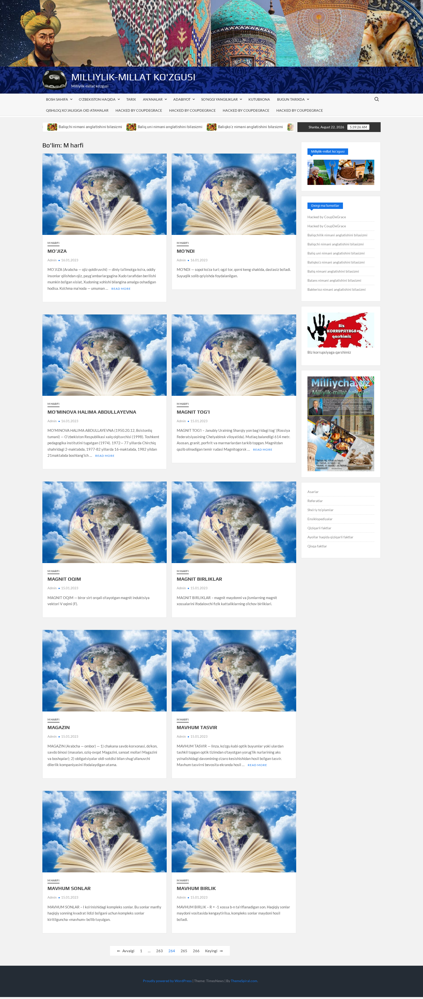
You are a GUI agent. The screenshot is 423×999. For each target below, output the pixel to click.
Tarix (131, 99)
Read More (121, 288)
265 (184, 951)
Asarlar (313, 492)
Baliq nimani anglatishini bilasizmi (274, 127)
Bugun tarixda (291, 99)
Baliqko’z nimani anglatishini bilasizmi (197, 127)
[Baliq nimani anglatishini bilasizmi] (239, 126)
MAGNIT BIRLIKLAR (199, 579)
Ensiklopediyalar (320, 519)
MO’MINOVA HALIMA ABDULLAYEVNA (91, 412)
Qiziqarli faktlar (319, 528)
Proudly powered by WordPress (167, 981)
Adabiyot (181, 99)
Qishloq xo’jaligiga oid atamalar (77, 110)
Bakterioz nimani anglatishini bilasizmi (336, 289)
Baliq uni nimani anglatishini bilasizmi (116, 127)
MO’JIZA (57, 251)
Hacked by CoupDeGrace (139, 110)
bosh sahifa (57, 99)
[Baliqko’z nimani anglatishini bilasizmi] (158, 126)
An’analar (153, 99)
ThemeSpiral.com (244, 981)
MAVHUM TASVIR (197, 727)
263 (159, 951)
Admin (52, 260)
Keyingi (211, 951)
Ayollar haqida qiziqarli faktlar (330, 537)
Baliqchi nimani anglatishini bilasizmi (335, 244)
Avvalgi (128, 951)
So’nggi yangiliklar (219, 99)
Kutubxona (259, 99)
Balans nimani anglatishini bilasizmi (334, 280)
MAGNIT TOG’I (193, 412)
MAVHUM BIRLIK (196, 888)
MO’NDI (186, 251)
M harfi (53, 243)
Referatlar (315, 501)
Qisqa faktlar (317, 546)
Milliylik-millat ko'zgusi (133, 77)
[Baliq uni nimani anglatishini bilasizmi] (78, 126)
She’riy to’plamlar (320, 510)
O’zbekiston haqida (97, 99)
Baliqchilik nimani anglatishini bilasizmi (337, 235)
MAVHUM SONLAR (69, 888)
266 (196, 951)
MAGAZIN (58, 727)
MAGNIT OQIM (64, 579)
